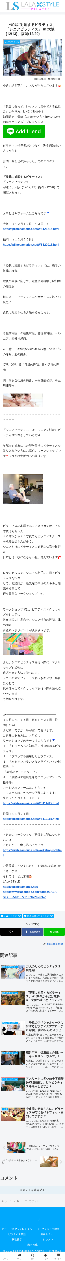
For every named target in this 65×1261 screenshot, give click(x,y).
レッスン (48, 1239)
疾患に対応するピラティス (40, 916)
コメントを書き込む (33, 1189)
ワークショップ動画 (48, 1228)
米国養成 (32, 1244)
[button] (58, 756)
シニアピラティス (12, 916)
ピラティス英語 (17, 1234)
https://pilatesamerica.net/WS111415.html (31, 803)
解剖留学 (17, 1239)
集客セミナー (48, 1234)
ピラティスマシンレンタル (17, 1228)
